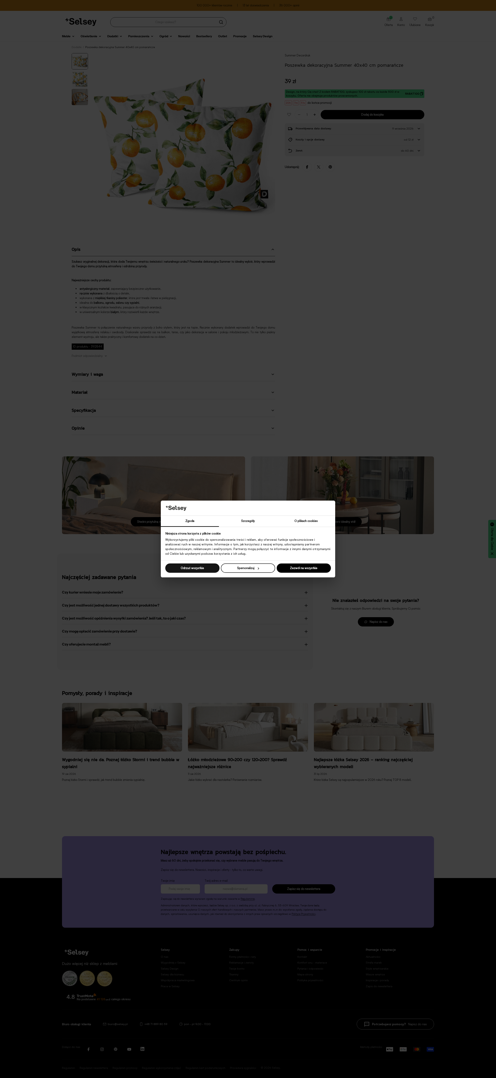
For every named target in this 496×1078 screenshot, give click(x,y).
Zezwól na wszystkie (303, 568)
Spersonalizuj (245, 568)
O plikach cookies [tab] (306, 521)
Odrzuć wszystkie (192, 568)
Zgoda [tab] (189, 521)
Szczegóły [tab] (248, 521)
